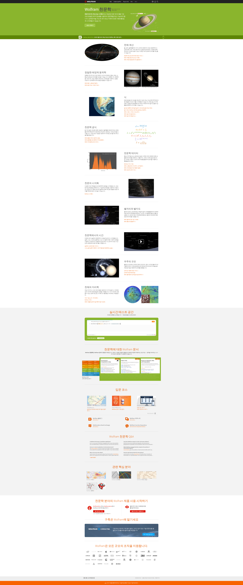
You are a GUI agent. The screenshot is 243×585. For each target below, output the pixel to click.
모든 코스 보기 (140, 410)
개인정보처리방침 (150, 580)
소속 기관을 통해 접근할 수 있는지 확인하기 (101, 515)
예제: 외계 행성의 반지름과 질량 (132, 168)
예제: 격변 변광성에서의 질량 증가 (132, 59)
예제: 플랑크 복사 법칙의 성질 (92, 138)
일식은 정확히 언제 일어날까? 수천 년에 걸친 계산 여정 (138, 108)
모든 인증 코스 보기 (142, 411)
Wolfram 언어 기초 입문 (118, 411)
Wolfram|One (97, 508)
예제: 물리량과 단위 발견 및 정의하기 (133, 274)
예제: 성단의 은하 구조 (129, 170)
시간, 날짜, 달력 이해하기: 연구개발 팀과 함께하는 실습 (98, 248)
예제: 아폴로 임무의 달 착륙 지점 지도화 (95, 302)
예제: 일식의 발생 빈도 (129, 114)
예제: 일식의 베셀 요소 (129, 116)
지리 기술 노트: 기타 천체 (91, 298)
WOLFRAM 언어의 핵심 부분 (116, 9)
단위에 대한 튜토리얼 (129, 272)
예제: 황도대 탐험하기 (129, 221)
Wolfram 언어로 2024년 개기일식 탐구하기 (96, 412)
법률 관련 (144, 580)
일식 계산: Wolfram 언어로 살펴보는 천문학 (135, 110)
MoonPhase (136, 456)
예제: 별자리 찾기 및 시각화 (131, 219)
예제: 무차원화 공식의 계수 (91, 142)
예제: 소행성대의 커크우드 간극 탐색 (133, 166)
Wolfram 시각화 (88, 194)
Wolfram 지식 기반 (128, 164)
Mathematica (108, 508)
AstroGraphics (95, 450)
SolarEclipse (115, 456)
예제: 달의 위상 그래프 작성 (92, 85)
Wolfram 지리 (88, 300)
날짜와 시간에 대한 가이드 (91, 246)
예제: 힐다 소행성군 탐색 (91, 83)
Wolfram (139, 580)
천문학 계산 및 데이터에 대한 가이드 (133, 55)
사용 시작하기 (89, 25)
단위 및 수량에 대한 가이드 (131, 270)
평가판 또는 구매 (99, 513)
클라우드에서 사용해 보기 (138, 513)
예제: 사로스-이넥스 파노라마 (131, 112)
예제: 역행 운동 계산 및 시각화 (131, 57)
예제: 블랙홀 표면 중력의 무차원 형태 (94, 140)
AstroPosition (126, 452)
